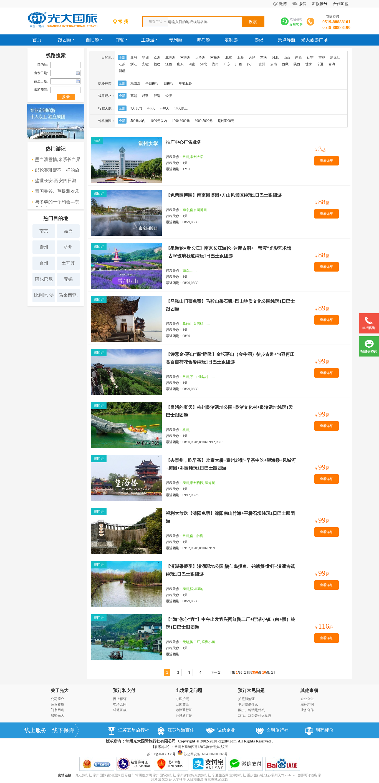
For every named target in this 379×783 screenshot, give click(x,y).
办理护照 (182, 699)
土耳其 (68, 263)
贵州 (262, 64)
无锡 (68, 279)
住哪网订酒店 (307, 775)
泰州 (43, 247)
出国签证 (182, 704)
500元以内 (137, 121)
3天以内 (136, 108)
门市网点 (57, 710)
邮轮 (120, 39)
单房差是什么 (248, 704)
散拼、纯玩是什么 (251, 710)
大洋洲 (200, 57)
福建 (157, 64)
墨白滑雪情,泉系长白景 (57, 159)
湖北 (203, 64)
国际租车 (128, 775)
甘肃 (308, 64)
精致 (145, 96)
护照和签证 (246, 699)
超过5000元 (226, 121)
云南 (273, 64)
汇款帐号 (319, 4)
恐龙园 (223, 779)
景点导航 (286, 39)
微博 (283, 4)
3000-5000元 (204, 121)
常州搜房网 (143, 775)
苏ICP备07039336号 (161, 754)
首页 (36, 39)
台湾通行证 (184, 715)
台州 (43, 263)
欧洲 (157, 57)
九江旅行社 (83, 775)
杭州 (68, 247)
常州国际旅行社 (164, 775)
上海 (240, 57)
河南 (192, 64)
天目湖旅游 (195, 779)
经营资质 (57, 704)
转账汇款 (120, 710)
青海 (332, 64)
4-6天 (151, 108)
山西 (287, 57)
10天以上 (181, 108)
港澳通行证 (184, 710)
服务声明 (307, 704)
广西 (238, 64)
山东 (180, 64)
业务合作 (307, 710)
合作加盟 (340, 4)
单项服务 (185, 83)
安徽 (145, 64)
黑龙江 (335, 57)
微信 (302, 4)
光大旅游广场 (314, 39)
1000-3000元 (181, 121)
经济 (168, 96)
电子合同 (120, 704)
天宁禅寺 (179, 779)
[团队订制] (55, 138)
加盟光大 (57, 715)
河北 (275, 57)
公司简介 (57, 699)
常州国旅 (99, 775)
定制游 (231, 39)
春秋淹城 (211, 779)
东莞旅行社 (202, 775)
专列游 (175, 39)
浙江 (133, 64)
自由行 (169, 83)
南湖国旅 (113, 775)
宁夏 (320, 64)
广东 (227, 64)
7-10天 (164, 108)
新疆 (122, 71)
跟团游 (64, 39)
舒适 (157, 96)
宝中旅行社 (237, 775)
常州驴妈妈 (185, 775)
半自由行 (152, 83)
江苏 (122, 64)
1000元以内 (158, 121)
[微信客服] (369, 355)
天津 (252, 57)
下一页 (216, 672)
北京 (228, 57)
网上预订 (120, 699)
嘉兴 (68, 231)
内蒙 (298, 57)
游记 (258, 39)
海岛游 (203, 39)
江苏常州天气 (274, 775)
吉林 (322, 57)
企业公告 (307, 699)
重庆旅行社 (255, 775)
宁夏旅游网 (220, 775)
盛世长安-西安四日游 (55, 180)
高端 (133, 96)
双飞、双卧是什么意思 (254, 715)
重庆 (263, 57)
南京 (43, 231)
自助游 (92, 39)
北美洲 (170, 57)
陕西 (297, 64)
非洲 (145, 57)
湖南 (215, 64)
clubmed (290, 775)
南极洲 (215, 57)
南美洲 (185, 57)
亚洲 (133, 57)
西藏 (285, 64)
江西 (168, 64)
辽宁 (310, 57)
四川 (250, 64)
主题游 (148, 39)
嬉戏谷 (167, 779)
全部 (122, 57)
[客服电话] (369, 332)
